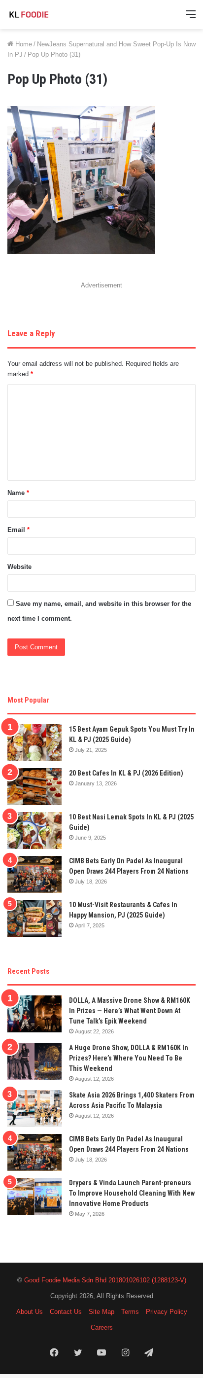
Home (22, 44)
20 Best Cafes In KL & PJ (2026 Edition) (126, 773)
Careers (102, 1327)
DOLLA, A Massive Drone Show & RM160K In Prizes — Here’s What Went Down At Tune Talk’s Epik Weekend (129, 1010)
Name (18, 492)
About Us (29, 1311)
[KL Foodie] (46, 14)
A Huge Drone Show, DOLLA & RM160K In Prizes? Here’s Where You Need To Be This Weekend (128, 1058)
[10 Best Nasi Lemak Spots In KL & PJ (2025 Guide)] (34, 830)
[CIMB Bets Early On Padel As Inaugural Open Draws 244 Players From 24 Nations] (34, 874)
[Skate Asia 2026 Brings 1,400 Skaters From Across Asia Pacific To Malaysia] (34, 1108)
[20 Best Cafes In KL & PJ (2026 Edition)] (34, 786)
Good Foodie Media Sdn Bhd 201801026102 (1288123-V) (105, 1280)
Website (19, 566)
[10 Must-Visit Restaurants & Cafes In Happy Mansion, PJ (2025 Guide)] (34, 918)
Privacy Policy (166, 1311)
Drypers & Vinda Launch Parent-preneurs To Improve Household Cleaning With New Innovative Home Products (132, 1193)
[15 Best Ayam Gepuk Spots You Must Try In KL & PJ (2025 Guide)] (34, 742)
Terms (130, 1311)
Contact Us (66, 1311)
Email (18, 529)
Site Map (101, 1311)
